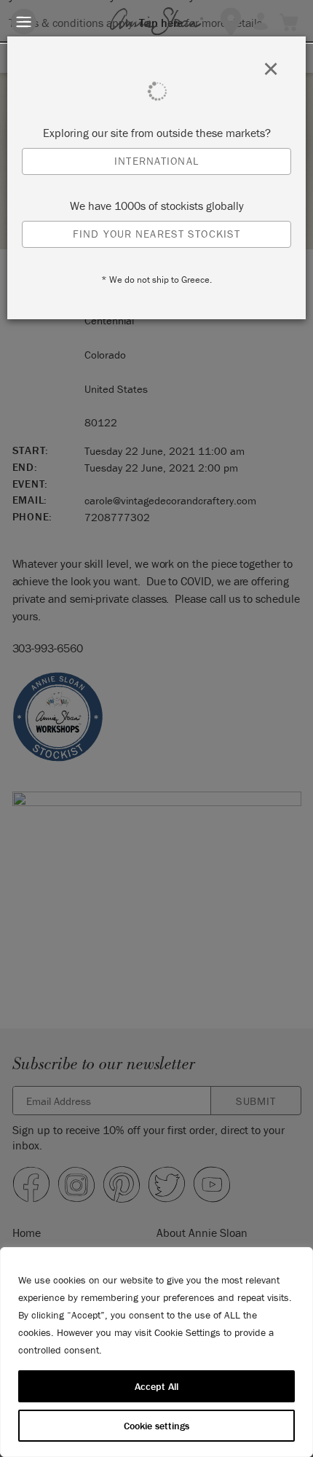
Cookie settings (156, 1425)
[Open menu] (23, 21)
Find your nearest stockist (156, 234)
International (156, 161)
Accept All (156, 1386)
